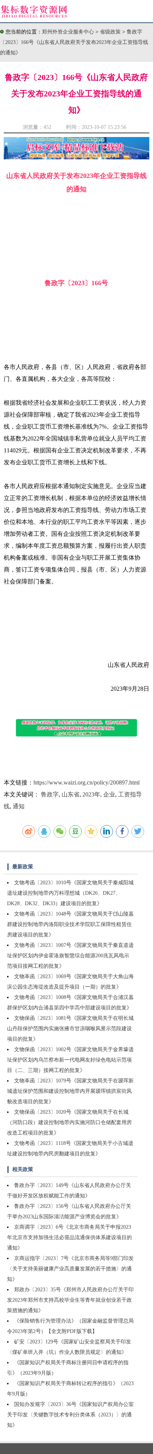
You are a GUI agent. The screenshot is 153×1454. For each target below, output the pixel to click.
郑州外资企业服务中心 (68, 32)
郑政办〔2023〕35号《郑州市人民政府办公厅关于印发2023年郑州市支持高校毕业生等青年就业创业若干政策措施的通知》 (70, 1300)
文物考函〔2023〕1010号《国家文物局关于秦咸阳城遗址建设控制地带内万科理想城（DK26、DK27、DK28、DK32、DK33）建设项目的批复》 (70, 893)
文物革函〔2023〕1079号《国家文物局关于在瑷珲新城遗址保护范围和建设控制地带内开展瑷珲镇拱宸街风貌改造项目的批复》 (70, 1091)
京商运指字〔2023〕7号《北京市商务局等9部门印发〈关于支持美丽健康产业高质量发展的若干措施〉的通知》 (70, 1269)
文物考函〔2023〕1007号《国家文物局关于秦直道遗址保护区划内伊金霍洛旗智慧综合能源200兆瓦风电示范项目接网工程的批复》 (70, 955)
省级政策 (111, 32)
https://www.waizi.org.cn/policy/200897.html (86, 782)
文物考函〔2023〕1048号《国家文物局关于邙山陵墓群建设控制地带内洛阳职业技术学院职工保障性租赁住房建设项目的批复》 (70, 924)
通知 (19, 806)
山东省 (70, 794)
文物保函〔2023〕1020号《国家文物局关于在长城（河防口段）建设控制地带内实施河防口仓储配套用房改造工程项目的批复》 (69, 1122)
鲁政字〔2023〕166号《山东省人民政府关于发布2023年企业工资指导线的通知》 (74, 42)
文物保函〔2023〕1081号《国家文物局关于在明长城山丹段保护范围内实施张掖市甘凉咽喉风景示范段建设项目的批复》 (70, 1028)
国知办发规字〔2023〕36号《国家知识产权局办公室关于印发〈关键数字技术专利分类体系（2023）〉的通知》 (70, 1414)
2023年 (91, 794)
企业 (109, 794)
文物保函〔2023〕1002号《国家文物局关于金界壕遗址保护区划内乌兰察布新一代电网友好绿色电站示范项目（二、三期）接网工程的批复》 (70, 1060)
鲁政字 (50, 794)
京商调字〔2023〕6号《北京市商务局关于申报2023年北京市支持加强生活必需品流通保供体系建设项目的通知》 (69, 1237)
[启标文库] (76, 157)
